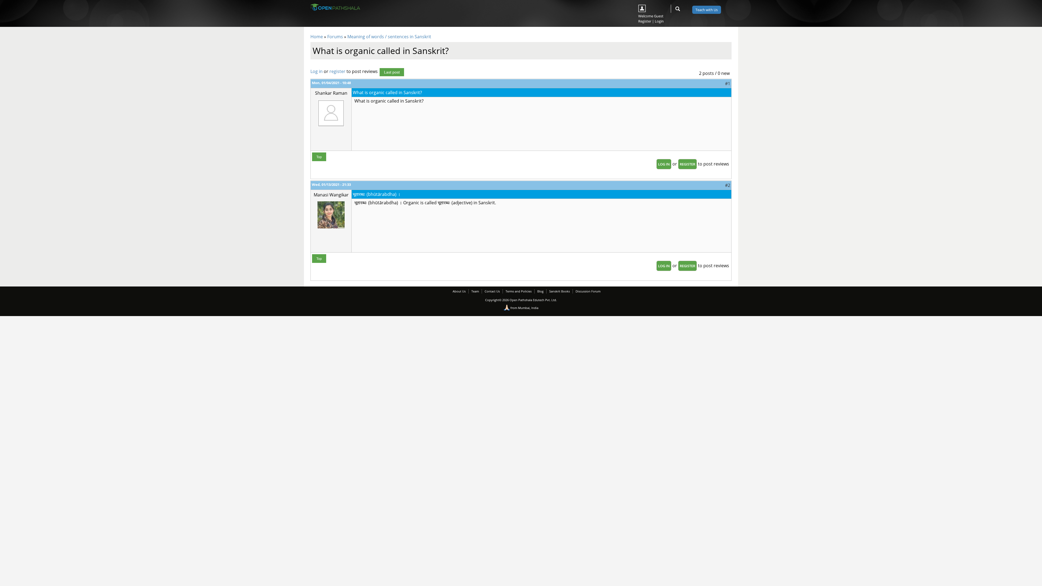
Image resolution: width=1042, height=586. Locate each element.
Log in (316, 71)
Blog (540, 291)
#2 (727, 185)
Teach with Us (706, 9)
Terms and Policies (519, 291)
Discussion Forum (588, 291)
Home (316, 37)
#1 (727, 84)
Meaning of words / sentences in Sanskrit (389, 37)
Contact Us (492, 291)
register (337, 71)
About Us (459, 291)
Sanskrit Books (559, 291)
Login (659, 21)
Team (475, 291)
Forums (335, 37)
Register (644, 21)
